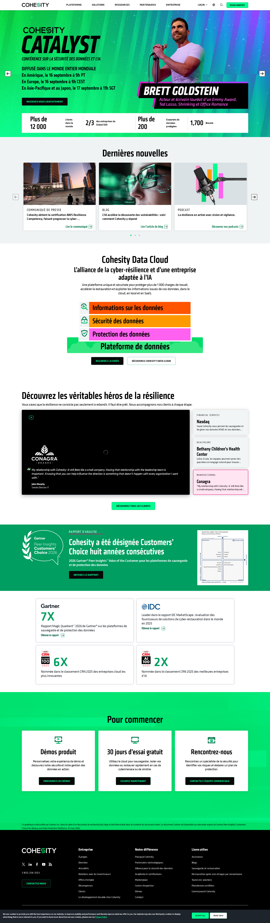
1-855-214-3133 (31, 873)
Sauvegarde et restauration (206, 868)
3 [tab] (139, 235)
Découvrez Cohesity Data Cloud (151, 361)
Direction (83, 862)
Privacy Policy (101, 917)
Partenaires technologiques (149, 862)
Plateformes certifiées (203, 885)
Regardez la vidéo (107, 361)
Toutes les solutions (202, 879)
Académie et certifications (148, 874)
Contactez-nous (36, 883)
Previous (8, 74)
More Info (218, 915)
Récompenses (85, 885)
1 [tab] (130, 235)
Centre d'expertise (144, 885)
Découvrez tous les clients (133, 506)
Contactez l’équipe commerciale (210, 781)
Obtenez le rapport (86, 575)
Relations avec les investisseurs (94, 874)
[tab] (220, 422)
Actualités (83, 868)
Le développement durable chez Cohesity (99, 897)
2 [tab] (135, 235)
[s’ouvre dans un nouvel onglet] (23, 865)
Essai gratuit (237, 5)
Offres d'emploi (86, 879)
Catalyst (139, 897)
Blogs (194, 862)
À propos (82, 856)
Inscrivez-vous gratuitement (44, 101)
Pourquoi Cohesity (144, 856)
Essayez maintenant (133, 781)
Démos (138, 891)
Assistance (197, 856)
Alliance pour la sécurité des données (154, 868)
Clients (82, 891)
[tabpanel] (135, 73)
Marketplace (141, 879)
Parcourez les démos (56, 781)
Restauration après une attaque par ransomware (217, 874)
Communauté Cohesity (203, 891)
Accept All (200, 915)
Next (262, 74)
